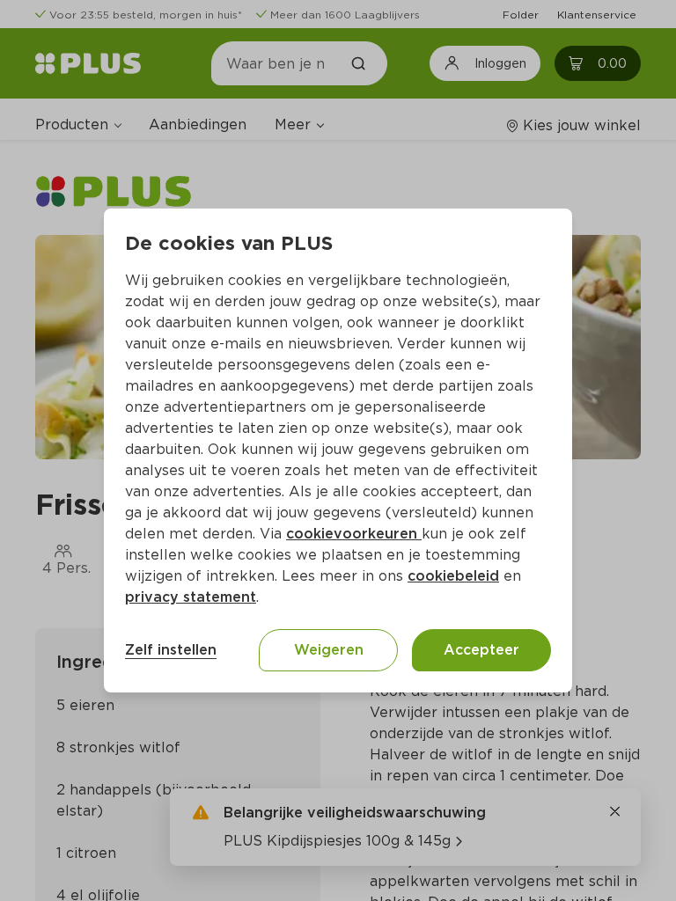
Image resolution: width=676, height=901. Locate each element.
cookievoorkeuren (354, 533)
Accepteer (481, 649)
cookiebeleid (453, 576)
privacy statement (190, 597)
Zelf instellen (171, 649)
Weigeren (329, 649)
